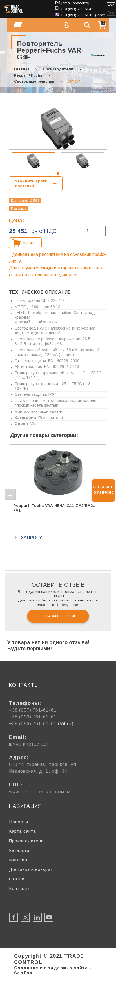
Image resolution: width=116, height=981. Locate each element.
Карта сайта (22, 831)
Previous (10, 494)
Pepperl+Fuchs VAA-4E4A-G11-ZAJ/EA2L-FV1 (55, 508)
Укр (111, 13)
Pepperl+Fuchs (28, 75)
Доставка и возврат (31, 869)
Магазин (18, 859)
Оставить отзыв (58, 616)
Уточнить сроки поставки (31, 183)
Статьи (17, 878)
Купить (29, 242)
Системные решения (34, 81)
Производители (58, 69)
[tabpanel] (33, 160)
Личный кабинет (66, 25)
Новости (18, 821)
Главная (22, 69)
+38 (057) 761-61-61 (33, 710)
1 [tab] (58, 173)
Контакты (19, 888)
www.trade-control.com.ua (40, 792)
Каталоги (19, 850)
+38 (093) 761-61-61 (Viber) (83, 15)
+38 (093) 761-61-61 (77, 9)
